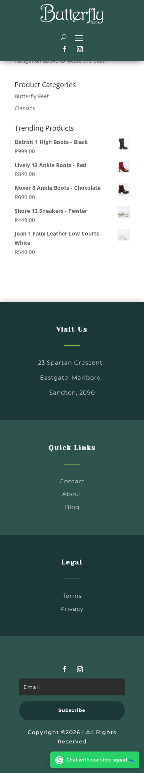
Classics (25, 108)
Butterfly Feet (32, 96)
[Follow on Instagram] (80, 49)
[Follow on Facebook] (64, 49)
